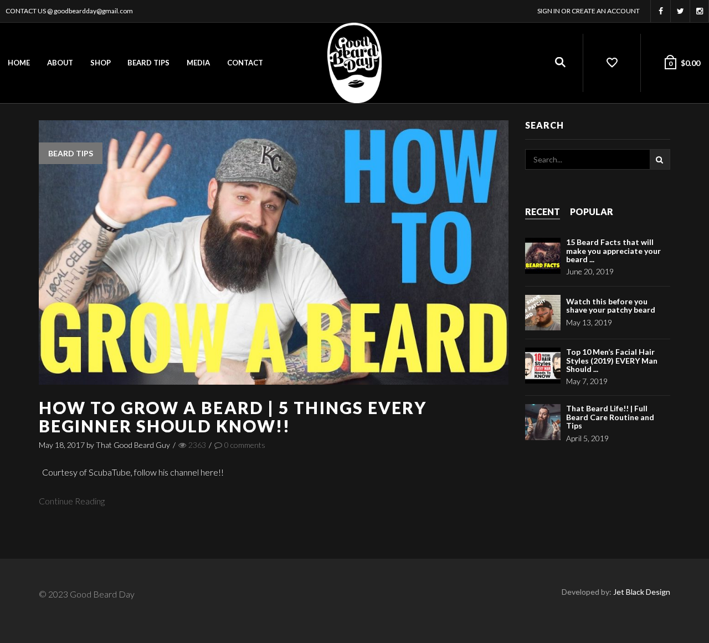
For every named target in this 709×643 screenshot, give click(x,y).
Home (19, 62)
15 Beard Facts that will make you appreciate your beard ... (613, 250)
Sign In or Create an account (588, 11)
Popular (591, 211)
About (60, 62)
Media (198, 62)
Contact (245, 62)
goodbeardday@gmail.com (93, 11)
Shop (100, 62)
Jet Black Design (641, 591)
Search (660, 159)
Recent (542, 211)
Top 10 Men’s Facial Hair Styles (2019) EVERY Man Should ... (611, 360)
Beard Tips (148, 62)
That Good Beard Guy (133, 445)
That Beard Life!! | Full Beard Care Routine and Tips (610, 417)
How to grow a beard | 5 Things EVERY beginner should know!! (233, 416)
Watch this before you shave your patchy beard (610, 305)
